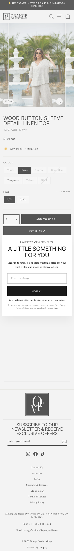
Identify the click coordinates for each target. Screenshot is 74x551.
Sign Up (37, 291)
